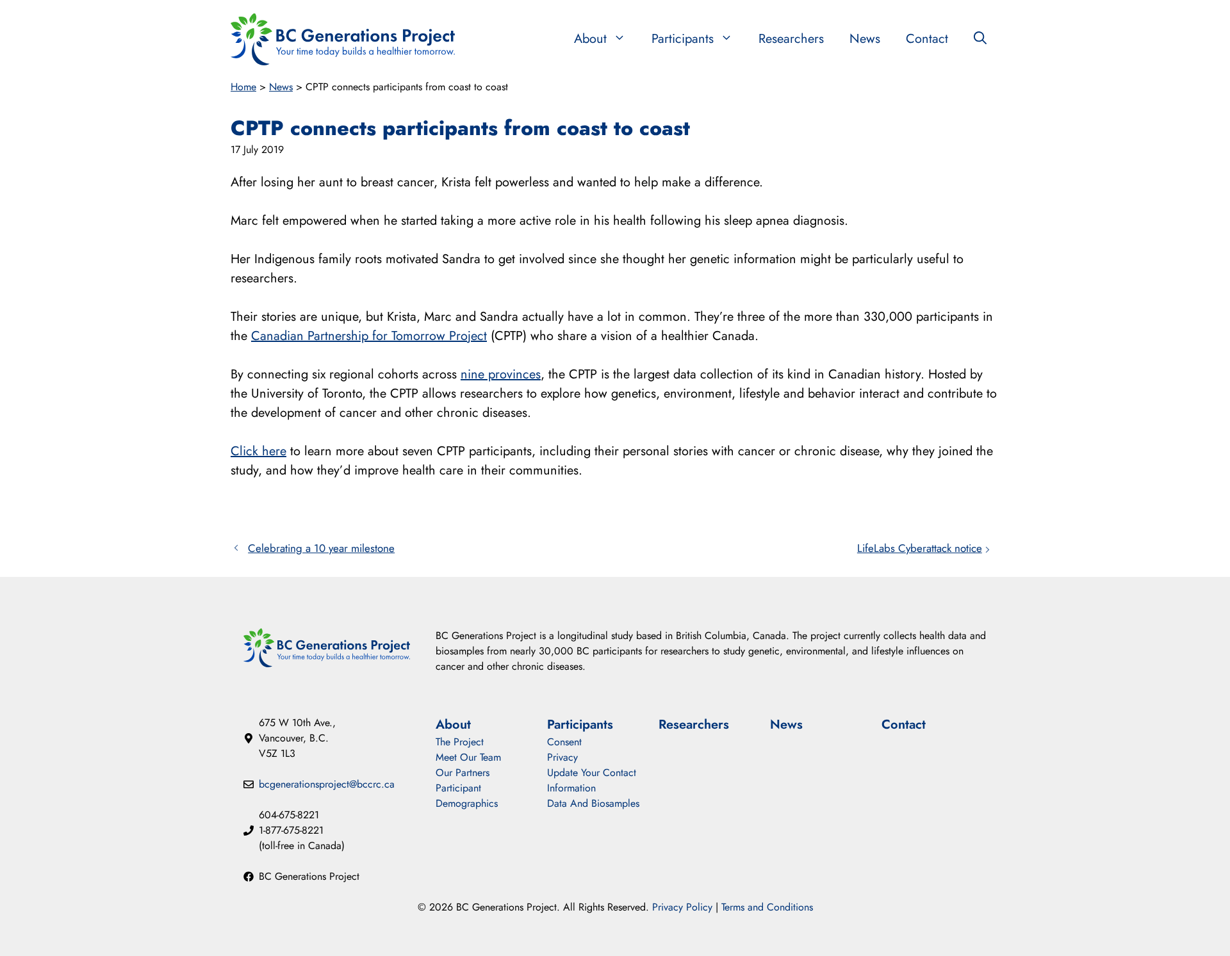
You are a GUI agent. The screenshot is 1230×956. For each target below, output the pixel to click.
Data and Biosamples (593, 803)
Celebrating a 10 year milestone (321, 548)
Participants (683, 38)
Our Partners (462, 772)
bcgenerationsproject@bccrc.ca (327, 784)
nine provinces (501, 374)
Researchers (791, 38)
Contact (927, 38)
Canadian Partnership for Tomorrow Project (369, 336)
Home (243, 86)
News (864, 38)
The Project (460, 741)
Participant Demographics (467, 796)
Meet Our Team (468, 757)
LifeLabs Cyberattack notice (919, 548)
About (590, 38)
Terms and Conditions (767, 907)
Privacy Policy (682, 907)
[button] (980, 39)
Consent (564, 741)
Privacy (562, 757)
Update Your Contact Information (591, 780)
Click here (258, 451)
